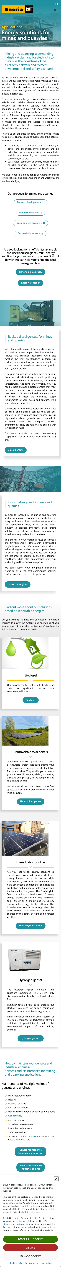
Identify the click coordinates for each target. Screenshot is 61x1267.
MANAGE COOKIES (30, 1256)
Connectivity (15, 1116)
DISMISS (30, 1247)
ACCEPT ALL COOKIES (30, 1239)
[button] (56, 1178)
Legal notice (46, 1263)
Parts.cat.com (30, 1136)
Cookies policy (16, 1263)
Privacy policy (31, 1263)
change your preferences (15, 1224)
